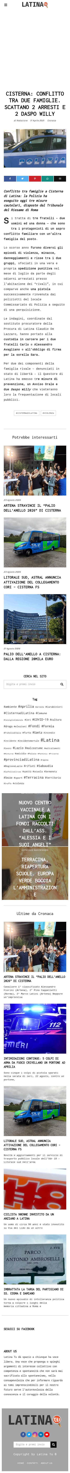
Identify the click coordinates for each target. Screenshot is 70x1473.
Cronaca (51, 120)
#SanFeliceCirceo (12, 772)
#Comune (41, 713)
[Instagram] (35, 1434)
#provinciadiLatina (21, 759)
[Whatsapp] (47, 179)
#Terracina (34, 777)
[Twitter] (23, 179)
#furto (26, 732)
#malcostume (34, 748)
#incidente (10, 740)
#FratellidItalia (12, 733)
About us (46, 1463)
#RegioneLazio (13, 766)
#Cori (28, 719)
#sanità (26, 771)
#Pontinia (42, 754)
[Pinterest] (35, 179)
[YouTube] (47, 1434)
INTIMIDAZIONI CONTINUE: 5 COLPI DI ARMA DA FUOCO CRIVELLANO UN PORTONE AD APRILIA (34, 1062)
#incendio (49, 732)
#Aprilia (26, 706)
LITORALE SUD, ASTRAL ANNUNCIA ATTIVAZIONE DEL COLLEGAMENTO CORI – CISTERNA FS (32, 582)
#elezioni (20, 726)
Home (20, 1463)
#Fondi (34, 726)
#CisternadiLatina (26, 413)
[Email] (60, 179)
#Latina (50, 740)
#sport (18, 777)
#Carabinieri (54, 706)
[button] (62, 684)
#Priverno (54, 754)
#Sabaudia (45, 766)
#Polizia (32, 754)
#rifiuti (29, 765)
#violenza (48, 413)
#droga (8, 726)
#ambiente (10, 706)
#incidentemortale (28, 740)
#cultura (55, 719)
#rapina (44, 760)
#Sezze (8, 777)
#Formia (47, 726)
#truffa (7, 783)
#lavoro (7, 748)
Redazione (22, 120)
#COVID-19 (40, 719)
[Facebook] (10, 179)
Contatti (32, 1463)
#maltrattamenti (52, 748)
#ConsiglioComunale (13, 720)
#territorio (53, 777)
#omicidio (20, 753)
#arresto (39, 707)
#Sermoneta (50, 771)
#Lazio (18, 748)
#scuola (38, 771)
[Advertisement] (35, 48)
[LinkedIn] (41, 1434)
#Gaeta (37, 732)
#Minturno (8, 754)
